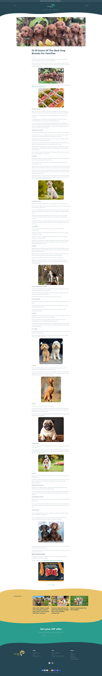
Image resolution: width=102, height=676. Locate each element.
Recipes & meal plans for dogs (58, 656)
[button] (15, 5)
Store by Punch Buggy (55, 672)
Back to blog (51, 584)
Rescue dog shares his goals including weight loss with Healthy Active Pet (60, 610)
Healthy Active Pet (49, 672)
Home (72, 653)
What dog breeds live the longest (78, 609)
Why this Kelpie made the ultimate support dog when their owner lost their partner (41, 610)
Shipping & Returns (37, 656)
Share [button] (34, 57)
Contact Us (73, 656)
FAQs (34, 654)
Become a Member (55, 653)
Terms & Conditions (75, 659)
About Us (72, 654)
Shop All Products (36, 653)
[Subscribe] (59, 635)
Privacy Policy (73, 657)
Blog (53, 654)
